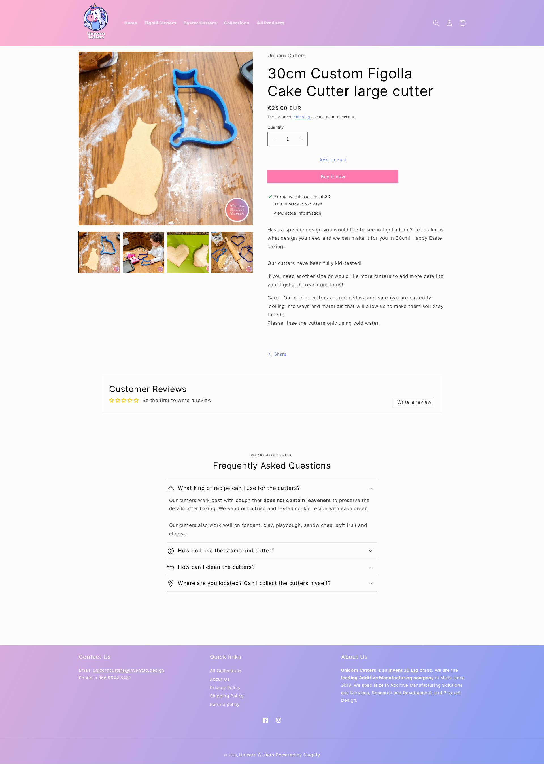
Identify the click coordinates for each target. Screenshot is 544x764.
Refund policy (225, 704)
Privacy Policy (225, 687)
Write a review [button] (414, 402)
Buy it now (333, 176)
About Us (220, 679)
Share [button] (280, 354)
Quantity (275, 127)
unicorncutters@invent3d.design (128, 670)
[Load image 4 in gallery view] (232, 252)
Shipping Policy (227, 696)
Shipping (302, 117)
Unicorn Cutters (256, 754)
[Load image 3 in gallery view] (188, 252)
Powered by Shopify (298, 754)
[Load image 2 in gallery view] (143, 252)
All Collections (225, 670)
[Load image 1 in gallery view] (99, 252)
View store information (297, 213)
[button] (436, 22)
